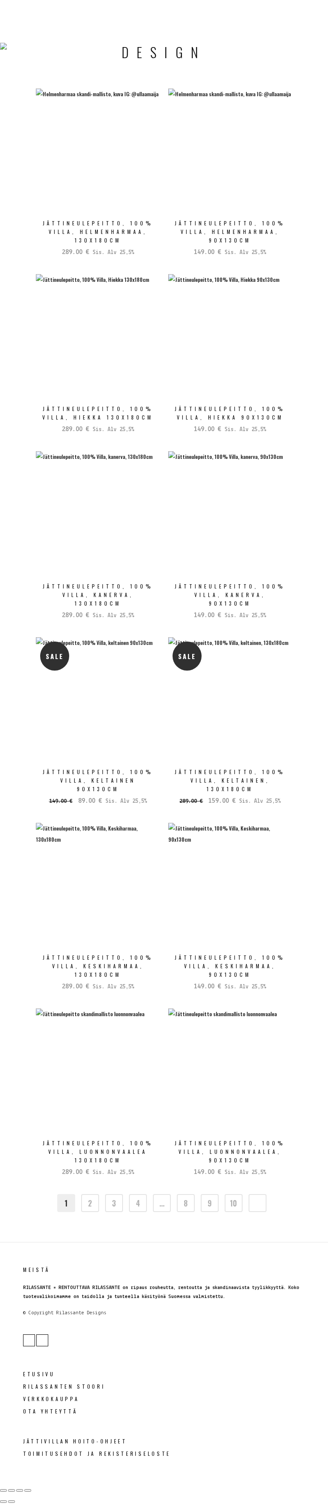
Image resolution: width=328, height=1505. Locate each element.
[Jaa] (19, 1490)
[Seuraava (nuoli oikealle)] (11, 1501)
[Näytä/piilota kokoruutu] (11, 1490)
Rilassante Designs (81, 1313)
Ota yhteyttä (50, 1411)
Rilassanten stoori (64, 1386)
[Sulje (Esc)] (27, 1490)
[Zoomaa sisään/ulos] (3, 1490)
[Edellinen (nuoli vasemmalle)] (3, 1501)
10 (233, 1203)
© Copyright (38, 1313)
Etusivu (39, 1374)
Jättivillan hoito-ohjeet (75, 1441)
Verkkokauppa (51, 1398)
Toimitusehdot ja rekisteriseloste (97, 1453)
